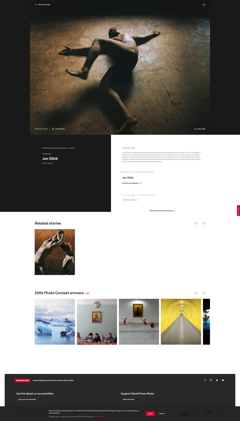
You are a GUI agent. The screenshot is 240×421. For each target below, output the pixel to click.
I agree (150, 413)
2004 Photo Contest (44, 4)
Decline (162, 413)
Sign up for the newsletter (27, 399)
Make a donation (128, 399)
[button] (196, 223)
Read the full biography (130, 183)
